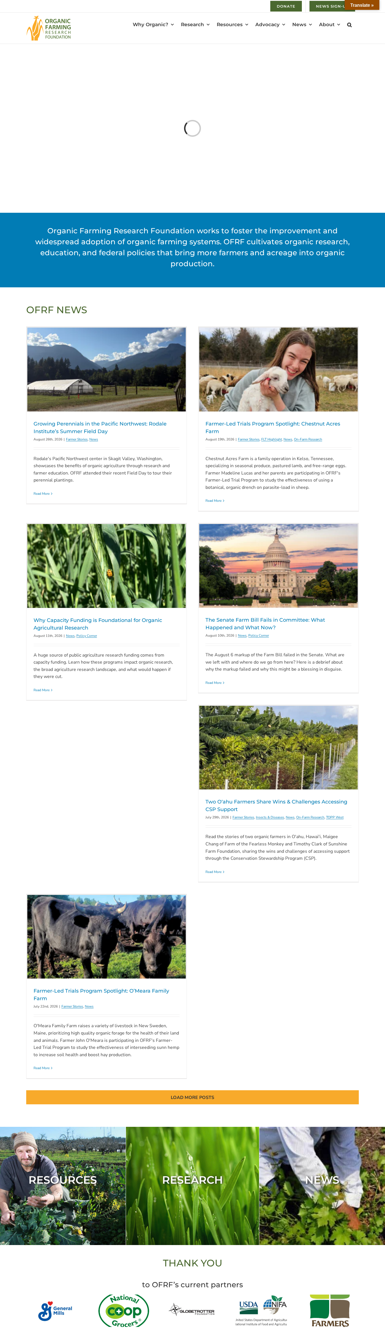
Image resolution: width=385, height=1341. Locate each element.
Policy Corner (86, 635)
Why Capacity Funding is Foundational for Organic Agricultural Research (106, 566)
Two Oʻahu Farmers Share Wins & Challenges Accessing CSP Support (278, 747)
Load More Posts (192, 1097)
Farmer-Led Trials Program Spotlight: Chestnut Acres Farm (278, 369)
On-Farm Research (308, 439)
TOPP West (335, 817)
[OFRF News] (322, 1186)
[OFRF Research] (192, 1186)
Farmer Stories (77, 439)
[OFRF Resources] (63, 1186)
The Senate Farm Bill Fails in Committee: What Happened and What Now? (278, 565)
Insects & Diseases (270, 817)
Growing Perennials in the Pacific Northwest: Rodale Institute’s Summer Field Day (106, 369)
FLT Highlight (271, 439)
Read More (42, 493)
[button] (349, 24)
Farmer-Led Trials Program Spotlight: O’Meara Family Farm (106, 936)
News (93, 439)
